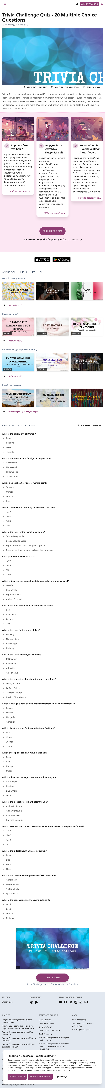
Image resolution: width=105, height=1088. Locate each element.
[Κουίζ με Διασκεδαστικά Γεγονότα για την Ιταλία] (87, 398)
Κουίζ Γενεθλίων (45, 1027)
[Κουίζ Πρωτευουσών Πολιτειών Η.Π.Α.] (18, 398)
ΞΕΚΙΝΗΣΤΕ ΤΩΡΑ (52, 231)
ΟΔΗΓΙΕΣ (6, 1015)
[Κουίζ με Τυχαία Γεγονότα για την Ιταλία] (87, 291)
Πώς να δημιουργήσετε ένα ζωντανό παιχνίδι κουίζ (17, 1021)
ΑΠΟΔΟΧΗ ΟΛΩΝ (17, 1076)
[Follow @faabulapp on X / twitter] (70, 1002)
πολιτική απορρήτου (57, 1070)
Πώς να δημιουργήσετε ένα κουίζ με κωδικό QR (17, 1033)
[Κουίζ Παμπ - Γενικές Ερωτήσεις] (52, 291)
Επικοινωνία (7, 1002)
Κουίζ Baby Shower (47, 1023)
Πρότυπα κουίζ (15, 341)
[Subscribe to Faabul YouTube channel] (60, 1002)
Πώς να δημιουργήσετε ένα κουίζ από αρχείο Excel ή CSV (18, 1045)
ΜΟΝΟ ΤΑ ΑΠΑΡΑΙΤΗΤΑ (40, 1076)
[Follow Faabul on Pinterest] (80, 1002)
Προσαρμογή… (62, 1076)
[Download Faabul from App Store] (31, 1002)
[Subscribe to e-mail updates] (86, 1002)
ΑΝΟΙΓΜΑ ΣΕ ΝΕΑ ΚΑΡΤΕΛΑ (67, 87)
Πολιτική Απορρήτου (81, 1029)
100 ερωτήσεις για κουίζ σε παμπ (23, 412)
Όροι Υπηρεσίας (79, 1020)
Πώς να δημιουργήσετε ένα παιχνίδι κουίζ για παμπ (54, 1039)
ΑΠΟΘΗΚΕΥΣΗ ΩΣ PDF (37, 87)
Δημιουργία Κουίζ (89, 4)
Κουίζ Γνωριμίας (45, 1034)
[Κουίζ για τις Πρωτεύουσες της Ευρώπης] (52, 398)
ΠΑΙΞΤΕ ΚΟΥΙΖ (52, 977)
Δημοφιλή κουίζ (15, 305)
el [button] (102, 4)
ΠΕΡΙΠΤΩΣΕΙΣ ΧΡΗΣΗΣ (48, 1015)
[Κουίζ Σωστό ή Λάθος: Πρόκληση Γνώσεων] (18, 291)
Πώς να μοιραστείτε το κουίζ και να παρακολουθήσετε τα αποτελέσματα (18, 1027)
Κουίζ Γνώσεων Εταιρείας (49, 1030)
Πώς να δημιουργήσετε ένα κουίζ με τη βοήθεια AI (19, 1039)
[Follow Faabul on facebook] (65, 1002)
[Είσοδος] (77, 4)
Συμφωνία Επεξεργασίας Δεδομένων (83, 1024)
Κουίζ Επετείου (45, 1020)
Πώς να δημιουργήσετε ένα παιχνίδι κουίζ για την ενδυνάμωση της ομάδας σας (54, 1046)
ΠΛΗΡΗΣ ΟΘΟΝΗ (94, 87)
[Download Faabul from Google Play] (36, 1002)
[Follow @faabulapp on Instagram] (75, 1002)
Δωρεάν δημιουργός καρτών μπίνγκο (18, 1085)
